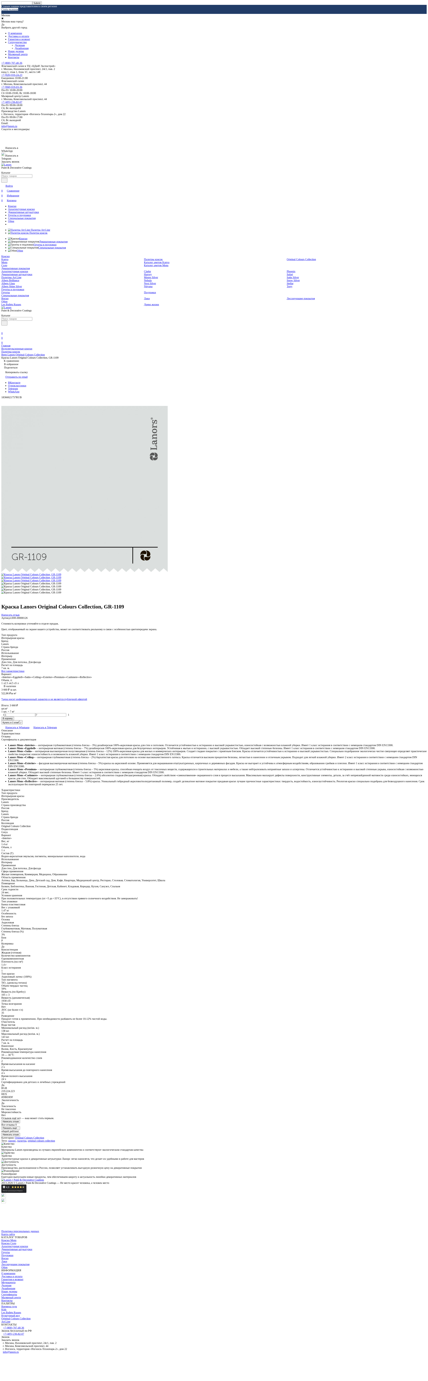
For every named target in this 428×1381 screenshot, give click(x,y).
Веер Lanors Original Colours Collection (23, 354)
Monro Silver (151, 277)
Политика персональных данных (20, 1231)
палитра (21, 1140)
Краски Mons (8, 1240)
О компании (15, 33)
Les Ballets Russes (11, 304)
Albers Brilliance (10, 280)
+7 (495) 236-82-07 (11, 102)
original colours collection (41, 1140)
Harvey (148, 274)
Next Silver (150, 283)
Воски (5, 298)
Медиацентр (8, 1282)
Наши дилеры (16, 51)
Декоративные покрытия (53, 241)
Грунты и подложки (19, 215)
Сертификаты (9, 1294)
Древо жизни (151, 304)
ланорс (12, 1140)
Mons (4, 262)
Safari (290, 274)
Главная (5, 345)
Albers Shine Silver (11, 286)
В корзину (8, 718)
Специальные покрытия (22, 218)
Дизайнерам (22, 48)
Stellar (290, 283)
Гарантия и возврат (19, 39)
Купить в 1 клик (11, 722)
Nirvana (148, 286)
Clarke (147, 271)
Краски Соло (8, 1243)
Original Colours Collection (301, 259)
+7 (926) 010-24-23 (11, 75)
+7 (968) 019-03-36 (11, 87)
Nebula (148, 280)
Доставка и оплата (18, 36)
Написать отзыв (11, 1121)
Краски (12, 206)
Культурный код (10, 1315)
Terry (289, 286)
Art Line (5, 1321)
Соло (4, 265)
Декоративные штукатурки (23, 212)
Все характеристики (12, 671)
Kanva (4, 259)
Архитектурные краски (21, 209)
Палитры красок (153, 259)
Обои (11, 221)
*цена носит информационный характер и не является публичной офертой (44, 699)
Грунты (5, 292)
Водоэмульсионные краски (16, 348)
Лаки (147, 298)
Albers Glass (8, 283)
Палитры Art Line (11, 277)
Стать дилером (9, 9)
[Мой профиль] (3, 328)
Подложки (150, 292)
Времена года (9, 1306)
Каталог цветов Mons (156, 265)
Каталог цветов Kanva (156, 262)
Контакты (13, 57)
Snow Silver (293, 280)
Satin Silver (293, 277)
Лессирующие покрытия (301, 298)
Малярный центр (18, 54)
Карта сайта (8, 1234)
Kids (3, 1309)
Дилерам (20, 45)
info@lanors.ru (9, 126)
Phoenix (291, 271)
